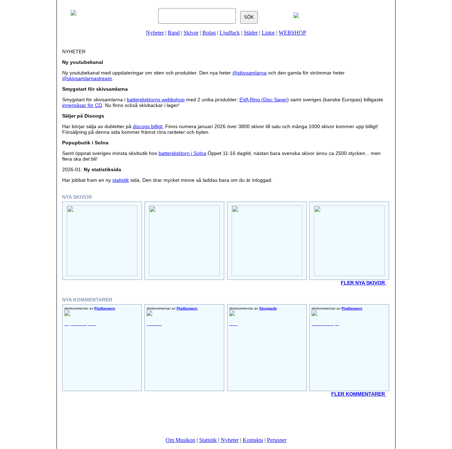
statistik (120, 180)
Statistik (208, 440)
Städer (251, 33)
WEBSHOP (292, 33)
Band (174, 33)
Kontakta (253, 440)
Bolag (209, 33)
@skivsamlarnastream (87, 78)
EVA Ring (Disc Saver (263, 99)
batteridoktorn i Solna (182, 153)
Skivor (191, 33)
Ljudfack (230, 33)
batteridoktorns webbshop (156, 99)
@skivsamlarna (249, 73)
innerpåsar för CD (82, 105)
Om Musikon (180, 440)
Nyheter (155, 33)
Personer (276, 440)
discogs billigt (147, 126)
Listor (268, 33)
